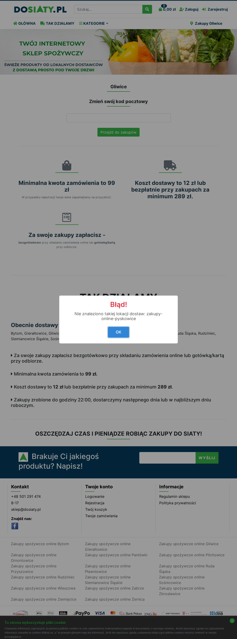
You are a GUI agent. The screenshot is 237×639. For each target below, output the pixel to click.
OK (118, 332)
